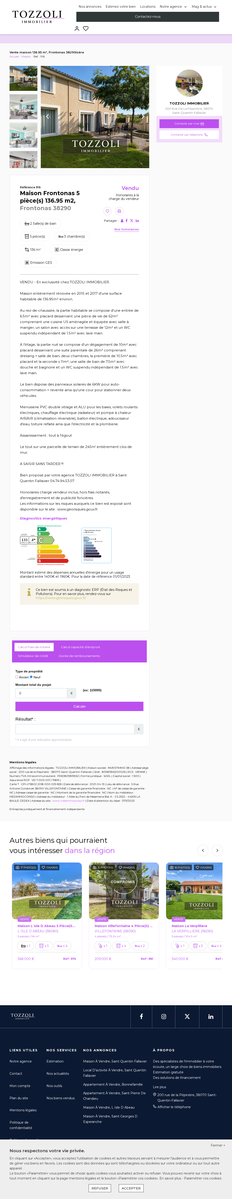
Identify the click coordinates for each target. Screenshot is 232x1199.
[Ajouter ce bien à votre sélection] (107, 211)
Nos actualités (57, 1074)
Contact (16, 1074)
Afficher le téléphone (174, 1107)
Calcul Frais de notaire (34, 647)
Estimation (55, 1061)
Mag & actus (202, 7)
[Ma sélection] (86, 29)
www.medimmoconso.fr (68, 800)
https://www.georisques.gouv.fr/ (61, 598)
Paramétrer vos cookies (202, 1178)
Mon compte (20, 1086)
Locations (147, 7)
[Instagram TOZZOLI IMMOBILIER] (163, 1017)
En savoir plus (171, 1178)
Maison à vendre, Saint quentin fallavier (115, 1061)
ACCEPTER (131, 1188)
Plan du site (19, 1098)
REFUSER (100, 1188)
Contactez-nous (147, 17)
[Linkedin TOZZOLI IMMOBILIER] (210, 1017)
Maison (26, 56)
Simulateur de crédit (33, 656)
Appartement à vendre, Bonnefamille (113, 1084)
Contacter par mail (186, 123)
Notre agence (171, 7)
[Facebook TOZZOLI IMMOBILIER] (141, 1017)
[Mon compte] (77, 29)
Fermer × (218, 1145)
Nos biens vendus (60, 1098)
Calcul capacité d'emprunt (80, 647)
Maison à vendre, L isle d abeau (109, 1107)
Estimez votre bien (121, 7)
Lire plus (159, 1087)
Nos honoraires (126, 229)
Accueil (14, 56)
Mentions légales (23, 1110)
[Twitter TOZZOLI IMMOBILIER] (187, 1017)
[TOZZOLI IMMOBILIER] (37, 17)
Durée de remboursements (79, 656)
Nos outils (54, 1086)
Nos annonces (90, 7)
